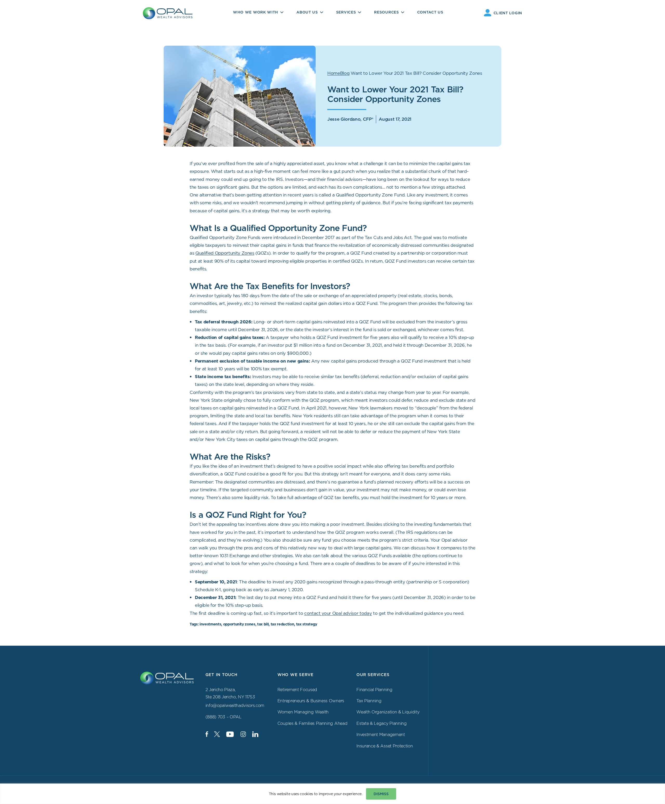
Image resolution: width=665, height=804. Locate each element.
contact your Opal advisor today (338, 613)
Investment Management (380, 734)
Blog (345, 73)
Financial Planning (374, 689)
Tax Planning (368, 701)
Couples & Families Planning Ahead (312, 723)
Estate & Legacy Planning (381, 723)
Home (333, 73)
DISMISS (381, 793)
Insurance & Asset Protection (384, 746)
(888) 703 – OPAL (223, 717)
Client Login (508, 13)
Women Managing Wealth (303, 712)
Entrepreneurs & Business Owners (310, 701)
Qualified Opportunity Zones (224, 253)
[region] (332, 793)
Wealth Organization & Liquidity (387, 712)
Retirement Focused (297, 689)
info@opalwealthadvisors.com (234, 705)
